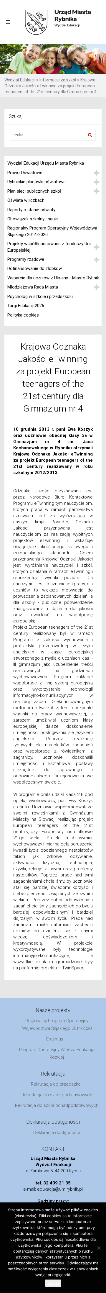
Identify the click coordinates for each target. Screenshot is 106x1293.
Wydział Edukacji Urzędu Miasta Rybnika (45, 163)
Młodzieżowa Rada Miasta (32, 287)
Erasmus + (56, 1039)
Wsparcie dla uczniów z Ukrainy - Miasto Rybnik (53, 278)
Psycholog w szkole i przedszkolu (40, 296)
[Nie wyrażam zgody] (99, 1248)
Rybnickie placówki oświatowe (36, 181)
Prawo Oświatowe (24, 172)
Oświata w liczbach (25, 200)
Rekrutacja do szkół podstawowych (56, 1094)
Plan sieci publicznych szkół (34, 191)
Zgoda (53, 1283)
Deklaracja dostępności (56, 1132)
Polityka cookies (23, 315)
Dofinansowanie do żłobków (34, 268)
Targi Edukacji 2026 (25, 305)
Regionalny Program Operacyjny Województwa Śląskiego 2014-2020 (52, 231)
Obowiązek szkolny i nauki (32, 219)
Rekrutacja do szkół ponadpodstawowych (56, 1105)
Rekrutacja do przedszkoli (56, 1084)
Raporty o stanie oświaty (31, 209)
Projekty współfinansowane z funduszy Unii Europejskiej (49, 247)
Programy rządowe (25, 259)
